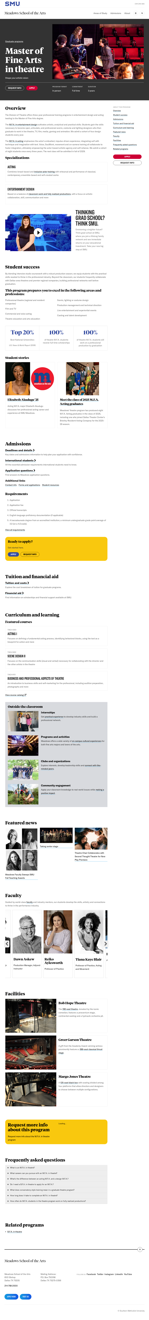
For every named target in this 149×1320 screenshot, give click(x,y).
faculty (29, 902)
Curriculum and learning (123, 127)
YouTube (128, 1274)
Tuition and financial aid (123, 123)
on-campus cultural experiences (86, 741)
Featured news (119, 132)
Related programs (120, 149)
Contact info (11, 485)
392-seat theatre (70, 1009)
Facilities (117, 140)
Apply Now (11, 1296)
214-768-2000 (11, 1285)
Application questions (19, 470)
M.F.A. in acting (16, 141)
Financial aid (13, 593)
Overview (117, 110)
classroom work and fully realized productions (50, 194)
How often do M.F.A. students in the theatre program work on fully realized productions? (48, 1201)
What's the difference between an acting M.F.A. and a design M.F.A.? (39, 1179)
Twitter (100, 1274)
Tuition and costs (16, 583)
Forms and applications (29, 485)
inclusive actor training (44, 171)
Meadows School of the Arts (25, 13)
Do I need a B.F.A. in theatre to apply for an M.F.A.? (32, 1184)
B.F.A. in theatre (14, 1231)
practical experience (54, 716)
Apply (32, 88)
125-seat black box (69, 1082)
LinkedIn (119, 1274)
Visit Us (26, 1296)
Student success (120, 115)
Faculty (116, 136)
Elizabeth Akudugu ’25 (23, 399)
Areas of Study (100, 13)
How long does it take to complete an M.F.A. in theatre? (33, 1195)
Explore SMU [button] (140, 4)
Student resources (50, 485)
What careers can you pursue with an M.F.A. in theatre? (33, 1173)
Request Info (14, 88)
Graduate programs (14, 41)
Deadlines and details (19, 450)
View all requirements (15, 529)
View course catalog (14, 695)
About (127, 13)
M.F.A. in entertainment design (23, 124)
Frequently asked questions (125, 144)
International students (19, 460)
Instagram (109, 1274)
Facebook (91, 1274)
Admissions (115, 13)
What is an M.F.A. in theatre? (22, 1167)
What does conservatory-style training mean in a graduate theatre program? (42, 1190)
